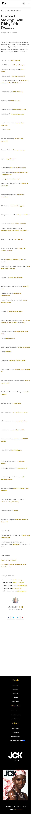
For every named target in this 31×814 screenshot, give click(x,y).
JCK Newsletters (15, 711)
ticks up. (8, 130)
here (23, 322)
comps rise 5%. (15, 100)
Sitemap (15, 697)
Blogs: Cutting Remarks (11, 11)
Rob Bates (12, 607)
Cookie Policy (15, 732)
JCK (3, 3)
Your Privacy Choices (15, 740)
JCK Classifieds (15, 719)
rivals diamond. (22, 468)
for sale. (15, 510)
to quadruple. (16, 403)
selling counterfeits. (22, 215)
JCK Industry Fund (15, 715)
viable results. (10, 338)
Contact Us (15, 689)
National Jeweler (22, 172)
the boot (8, 351)
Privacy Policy (15, 728)
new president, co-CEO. (19, 412)
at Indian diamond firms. (15, 311)
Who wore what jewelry (18, 168)
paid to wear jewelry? (12, 179)
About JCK (15, 685)
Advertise (15, 693)
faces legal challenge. (18, 76)
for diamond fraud (24, 347)
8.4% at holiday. (18, 92)
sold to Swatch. (15, 60)
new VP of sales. (21, 421)
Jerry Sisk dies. (19, 239)
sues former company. (18, 224)
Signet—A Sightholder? (8, 560)
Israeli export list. (18, 430)
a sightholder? (10, 159)
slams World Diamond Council (13, 259)
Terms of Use (15, 701)
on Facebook (16, 544)
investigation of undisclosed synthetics (14, 230)
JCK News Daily (17, 580)
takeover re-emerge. (18, 150)
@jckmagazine (22, 585)
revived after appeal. (17, 206)
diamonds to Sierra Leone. (17, 360)
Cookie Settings (15, 736)
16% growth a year (19, 65)
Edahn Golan (17, 83)
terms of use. (18, 809)
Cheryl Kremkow (6, 174)
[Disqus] (15, 645)
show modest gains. (19, 109)
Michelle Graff (5, 83)
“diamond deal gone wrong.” (10, 502)
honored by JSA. (16, 450)
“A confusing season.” (18, 114)
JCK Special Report (18, 582)
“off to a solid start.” (16, 277)
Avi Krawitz (24, 80)
